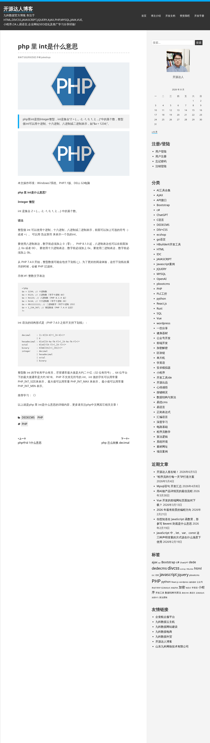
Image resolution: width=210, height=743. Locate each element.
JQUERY (161, 269)
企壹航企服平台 (165, 617)
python (161, 298)
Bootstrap (163, 205)
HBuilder (189, 569)
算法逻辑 (162, 436)
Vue (159, 318)
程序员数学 (163, 432)
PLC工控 (162, 293)
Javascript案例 (166, 264)
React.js (162, 303)
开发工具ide (164, 377)
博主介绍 (156, 15)
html (198, 568)
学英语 (161, 362)
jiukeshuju (46, 57)
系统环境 (162, 441)
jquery (183, 574)
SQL (159, 313)
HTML (160, 249)
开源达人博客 (18, 8)
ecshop (161, 234)
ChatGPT (162, 215)
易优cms (162, 402)
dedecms (159, 568)
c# (158, 210)
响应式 (188, 588)
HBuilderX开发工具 (169, 244)
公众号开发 (163, 338)
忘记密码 (160, 161)
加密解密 (162, 348)
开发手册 (199, 15)
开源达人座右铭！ (168, 472)
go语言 (161, 239)
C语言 (160, 220)
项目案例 (162, 451)
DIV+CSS (162, 229)
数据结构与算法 (166, 397)
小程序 (161, 372)
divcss (173, 568)
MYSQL (161, 274)
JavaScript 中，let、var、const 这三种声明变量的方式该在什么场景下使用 (179, 537)
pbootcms (163, 284)
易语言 (161, 407)
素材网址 (162, 446)
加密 (182, 587)
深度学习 (162, 422)
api (159, 563)
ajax (154, 562)
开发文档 (170, 15)
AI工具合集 (163, 190)
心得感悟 (162, 387)
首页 (143, 15)
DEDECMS (28, 417)
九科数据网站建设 (166, 626)
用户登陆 (160, 151)
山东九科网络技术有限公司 (172, 646)
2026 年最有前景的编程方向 (174, 510)
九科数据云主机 (165, 622)
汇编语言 (162, 417)
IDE (157, 575)
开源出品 (162, 382)
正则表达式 (163, 412)
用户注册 (160, 156)
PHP (40, 417)
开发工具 (160, 592)
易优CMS (185, 593)
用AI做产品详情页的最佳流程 (175, 491)
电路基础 (162, 427)
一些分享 (162, 328)
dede (192, 562)
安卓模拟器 (163, 367)
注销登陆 (160, 166)
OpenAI (161, 279)
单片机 (161, 358)
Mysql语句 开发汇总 (169, 486)
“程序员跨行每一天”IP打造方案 (175, 477)
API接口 (162, 200)
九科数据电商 (163, 631)
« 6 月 (154, 131)
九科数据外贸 (163, 636)
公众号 (200, 582)
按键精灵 (162, 392)
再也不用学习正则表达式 (161, 588)
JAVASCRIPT (164, 259)
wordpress (163, 323)
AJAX (160, 195)
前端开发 (162, 343)
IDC (159, 254)
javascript (168, 574)
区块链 (161, 353)
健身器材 (162, 333)
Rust (159, 308)
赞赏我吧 (185, 15)
